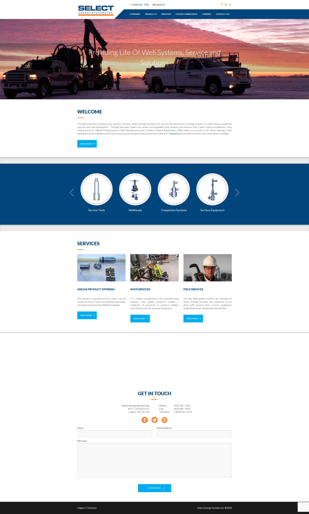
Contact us (174, 133)
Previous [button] (71, 192)
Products (151, 14)
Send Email (154, 488)
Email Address (164, 428)
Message (82, 440)
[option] (154, 59)
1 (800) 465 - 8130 (183, 411)
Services (166, 14)
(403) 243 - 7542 (140, 4)
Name (80, 428)
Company (135, 14)
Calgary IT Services (87, 507)
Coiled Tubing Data (186, 14)
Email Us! (160, 4)
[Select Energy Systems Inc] (95, 10)
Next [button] (237, 192)
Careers (206, 14)
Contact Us (222, 14)
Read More (86, 144)
